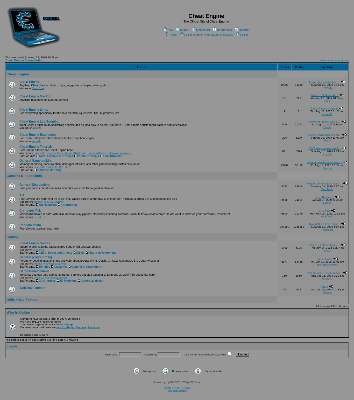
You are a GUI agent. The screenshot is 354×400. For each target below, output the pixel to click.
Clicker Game (325, 259)
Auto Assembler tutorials (56, 156)
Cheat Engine (17, 74)
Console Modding (49, 170)
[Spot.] (48, 201)
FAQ (170, 29)
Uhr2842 (327, 278)
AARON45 (327, 216)
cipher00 (327, 114)
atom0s (36, 127)
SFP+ (41, 217)
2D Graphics (47, 280)
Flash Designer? (325, 197)
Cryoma (81, 327)
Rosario (327, 292)
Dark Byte (38, 88)
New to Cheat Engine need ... (325, 183)
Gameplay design (92, 280)
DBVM (80, 252)
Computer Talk (30, 210)
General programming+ (87, 266)
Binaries (44, 266)
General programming (35, 257)
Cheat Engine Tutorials (36, 146)
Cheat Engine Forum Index (23, 60)
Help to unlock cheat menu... (325, 162)
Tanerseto (327, 229)
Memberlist (203, 29)
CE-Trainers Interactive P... (325, 148)
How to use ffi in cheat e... (325, 245)
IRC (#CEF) (177, 388)
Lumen (327, 202)
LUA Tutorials (112, 156)
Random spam (30, 225)
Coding (12, 237)
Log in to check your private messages (208, 34)
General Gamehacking (35, 160)
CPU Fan (325, 210)
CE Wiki (167, 388)
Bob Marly (327, 189)
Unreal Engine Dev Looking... (325, 273)
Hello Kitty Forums (22, 300)
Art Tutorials (69, 204)
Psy (61, 167)
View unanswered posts (334, 60)
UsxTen (327, 168)
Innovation (125, 153)
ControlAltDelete (97, 153)
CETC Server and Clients (55, 252)
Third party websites (177, 390)
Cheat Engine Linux (33, 109)
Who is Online (18, 313)
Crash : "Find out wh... (325, 95)
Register (244, 29)
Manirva (113, 153)
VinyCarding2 (64, 324)
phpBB (169, 382)
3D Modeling (68, 280)
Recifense (94, 327)
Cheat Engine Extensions (37, 135)
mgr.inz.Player (65, 327)
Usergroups (224, 29)
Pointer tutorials (88, 156)
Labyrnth (52, 167)
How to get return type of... (324, 121)
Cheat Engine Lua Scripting (39, 121)
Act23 (325, 286)
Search (184, 29)
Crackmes (60, 266)
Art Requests (48, 204)
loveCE (327, 250)
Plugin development (102, 252)
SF (35, 217)
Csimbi (327, 127)
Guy (67, 167)
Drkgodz (39, 277)
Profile (173, 34)
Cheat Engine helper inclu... (325, 134)
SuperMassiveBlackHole (71, 153)
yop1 (327, 100)
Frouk (327, 140)
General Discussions (24, 176)
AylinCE (327, 87)
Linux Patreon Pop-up (324, 108)
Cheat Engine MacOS (35, 96)
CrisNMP (59, 201)
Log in (244, 34)
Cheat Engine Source (35, 243)
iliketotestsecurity (327, 264)
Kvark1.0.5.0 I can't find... (325, 224)
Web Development (32, 288)
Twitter (187, 388)
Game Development (34, 271)
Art (21, 195)
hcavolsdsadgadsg (55, 263)
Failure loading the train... (325, 82)
